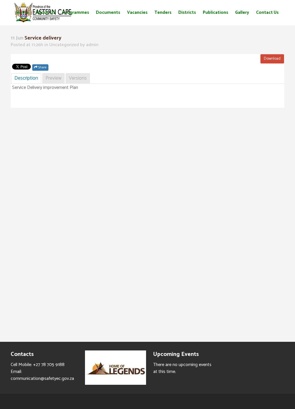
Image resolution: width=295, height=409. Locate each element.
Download (272, 58)
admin (92, 45)
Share (42, 67)
